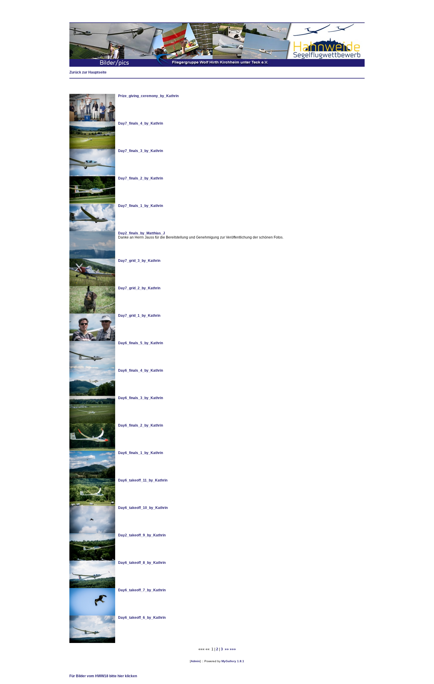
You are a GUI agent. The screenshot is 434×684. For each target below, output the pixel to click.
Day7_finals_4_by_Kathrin (140, 123)
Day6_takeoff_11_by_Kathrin (142, 480)
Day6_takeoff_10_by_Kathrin (143, 508)
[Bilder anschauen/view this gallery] (92, 120)
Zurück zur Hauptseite (88, 72)
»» (227, 649)
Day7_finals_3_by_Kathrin (140, 151)
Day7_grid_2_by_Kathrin (139, 288)
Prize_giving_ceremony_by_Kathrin (148, 96)
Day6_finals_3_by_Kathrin (140, 398)
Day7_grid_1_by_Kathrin (139, 316)
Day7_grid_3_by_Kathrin (139, 261)
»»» (233, 649)
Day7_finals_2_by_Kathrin (140, 178)
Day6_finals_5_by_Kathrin (140, 343)
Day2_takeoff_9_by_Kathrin (142, 535)
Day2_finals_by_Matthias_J (141, 233)
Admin (195, 661)
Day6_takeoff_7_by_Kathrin (142, 590)
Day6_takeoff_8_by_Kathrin (142, 563)
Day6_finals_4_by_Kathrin (140, 370)
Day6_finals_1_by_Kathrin (140, 453)
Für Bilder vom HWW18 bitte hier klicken (103, 676)
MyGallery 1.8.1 (232, 661)
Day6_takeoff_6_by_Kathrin (142, 618)
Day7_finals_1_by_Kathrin (140, 206)
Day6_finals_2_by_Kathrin (140, 425)
